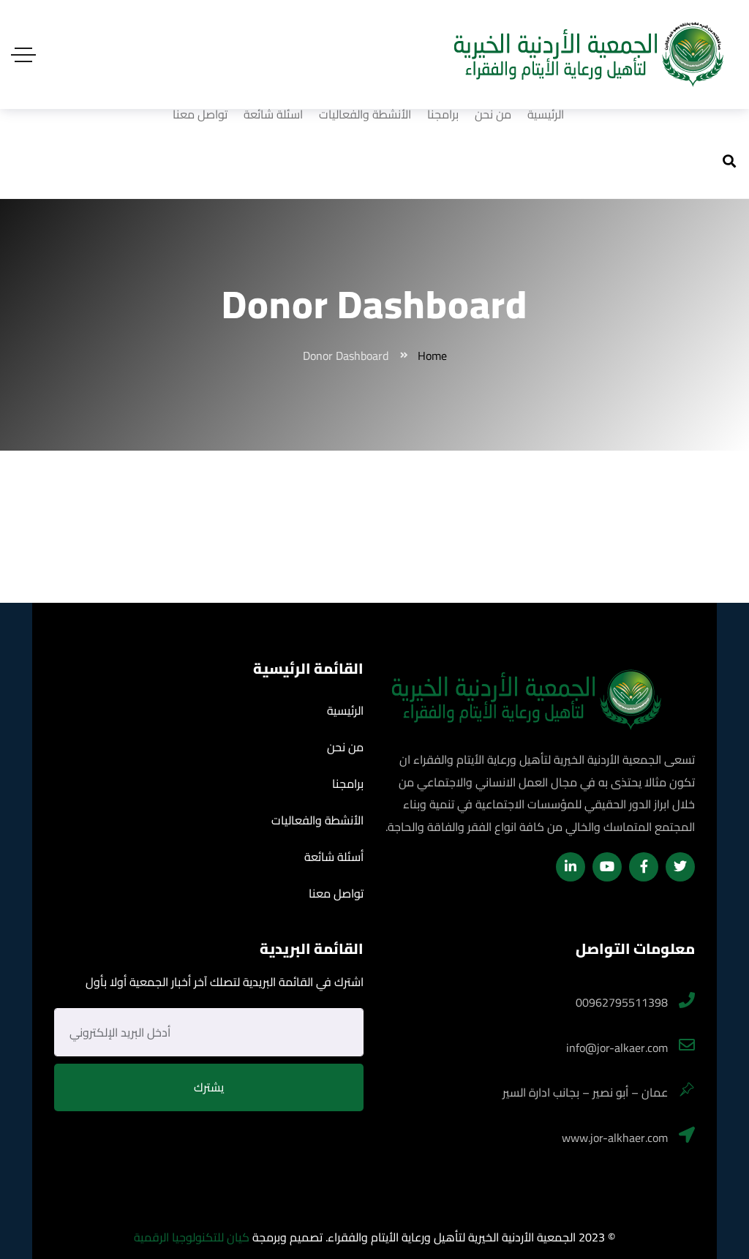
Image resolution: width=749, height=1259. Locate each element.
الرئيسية (545, 114)
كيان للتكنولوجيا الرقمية (191, 1237)
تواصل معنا (200, 114)
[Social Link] (680, 867)
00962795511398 (622, 1002)
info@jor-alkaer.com (617, 1048)
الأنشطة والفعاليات (365, 114)
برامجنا (443, 114)
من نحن (493, 114)
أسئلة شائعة (273, 114)
